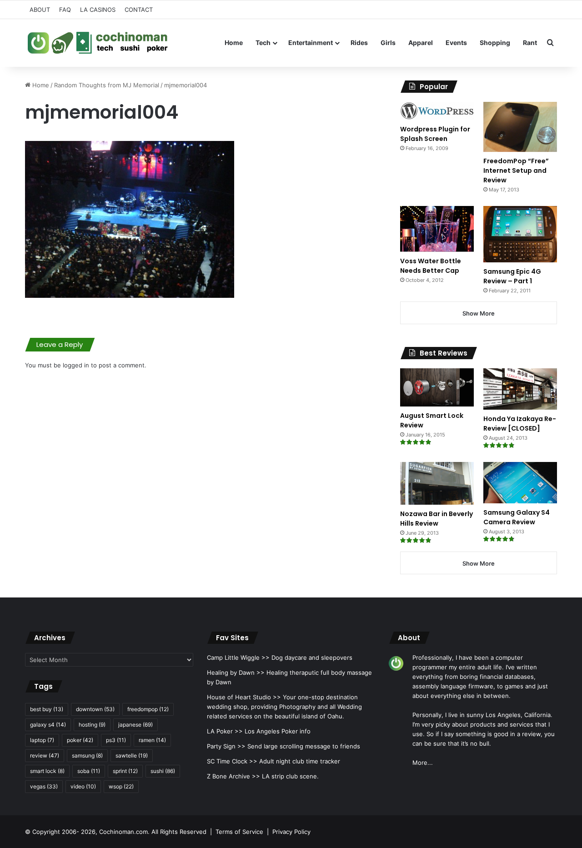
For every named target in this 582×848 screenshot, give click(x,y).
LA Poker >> (225, 731)
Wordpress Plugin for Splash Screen (435, 134)
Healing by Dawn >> (236, 672)
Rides (359, 42)
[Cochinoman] (98, 42)
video (83, 786)
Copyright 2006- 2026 (63, 831)
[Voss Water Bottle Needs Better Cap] (437, 228)
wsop (121, 786)
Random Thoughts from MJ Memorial (106, 85)
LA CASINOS (97, 9)
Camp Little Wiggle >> (238, 657)
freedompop (148, 709)
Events (456, 42)
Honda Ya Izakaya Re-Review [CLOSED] (519, 423)
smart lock (47, 771)
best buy (46, 709)
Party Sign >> (226, 746)
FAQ (65, 9)
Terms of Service (239, 831)
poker (80, 740)
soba (88, 771)
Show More (478, 313)
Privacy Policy (291, 831)
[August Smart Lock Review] (437, 387)
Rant (530, 42)
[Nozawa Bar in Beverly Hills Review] (437, 483)
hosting (92, 724)
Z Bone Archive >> (233, 776)
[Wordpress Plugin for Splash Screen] (437, 111)
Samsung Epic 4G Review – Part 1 (512, 276)
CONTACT (139, 9)
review (44, 755)
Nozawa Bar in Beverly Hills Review (436, 518)
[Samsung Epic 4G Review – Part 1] (520, 234)
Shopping (495, 42)
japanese (135, 724)
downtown (95, 709)
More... (422, 762)
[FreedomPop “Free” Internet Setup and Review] (520, 127)
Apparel (420, 42)
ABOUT (40, 9)
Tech (263, 42)
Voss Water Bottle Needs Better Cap (430, 265)
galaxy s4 (48, 724)
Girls (388, 42)
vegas (44, 786)
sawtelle (131, 755)
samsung (87, 755)
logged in (76, 365)
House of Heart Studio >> (244, 697)
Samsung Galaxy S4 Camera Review (516, 517)
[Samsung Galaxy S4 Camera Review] (520, 482)
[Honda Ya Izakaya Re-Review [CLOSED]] (520, 389)
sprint (125, 771)
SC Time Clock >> (232, 761)
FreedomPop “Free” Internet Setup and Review (516, 170)
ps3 (116, 740)
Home (234, 42)
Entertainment (310, 42)
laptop (42, 740)
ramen (152, 740)
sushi (163, 771)
